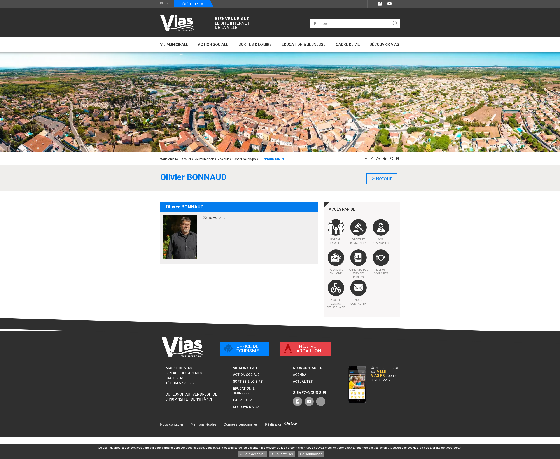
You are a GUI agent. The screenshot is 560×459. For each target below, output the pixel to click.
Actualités (303, 382)
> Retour (382, 178)
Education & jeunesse (244, 391)
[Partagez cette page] (391, 158)
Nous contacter (307, 368)
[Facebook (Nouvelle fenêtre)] (379, 3)
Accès (342, 209)
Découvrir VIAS (246, 407)
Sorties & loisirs (247, 382)
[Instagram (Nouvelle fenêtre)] (397, 3)
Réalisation (274, 424)
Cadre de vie (244, 400)
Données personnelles (241, 424)
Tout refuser (283, 454)
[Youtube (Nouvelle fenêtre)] (389, 3)
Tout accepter (253, 454)
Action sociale (246, 375)
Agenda (299, 375)
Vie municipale (245, 368)
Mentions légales (204, 424)
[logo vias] (182, 346)
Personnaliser (311, 454)
